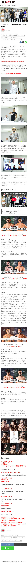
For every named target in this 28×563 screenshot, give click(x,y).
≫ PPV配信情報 (5, 481)
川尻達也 (25, 278)
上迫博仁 (19, 346)
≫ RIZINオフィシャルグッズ (8, 517)
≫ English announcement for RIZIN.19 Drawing (12, 61)
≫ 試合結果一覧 (5, 505)
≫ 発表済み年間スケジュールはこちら (10, 472)
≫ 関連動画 (4, 464)
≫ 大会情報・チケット (7, 461)
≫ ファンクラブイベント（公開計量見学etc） (13, 466)
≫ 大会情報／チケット (6, 478)
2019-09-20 (8, 30)
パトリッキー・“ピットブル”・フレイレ (11, 278)
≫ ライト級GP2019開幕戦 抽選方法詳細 (11, 73)
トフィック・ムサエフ (8, 387)
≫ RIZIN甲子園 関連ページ (7, 511)
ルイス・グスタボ (10, 346)
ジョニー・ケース (6, 235)
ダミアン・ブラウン (20, 387)
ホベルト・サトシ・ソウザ (19, 235)
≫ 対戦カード (5, 463)
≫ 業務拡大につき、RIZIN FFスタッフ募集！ (12, 522)
